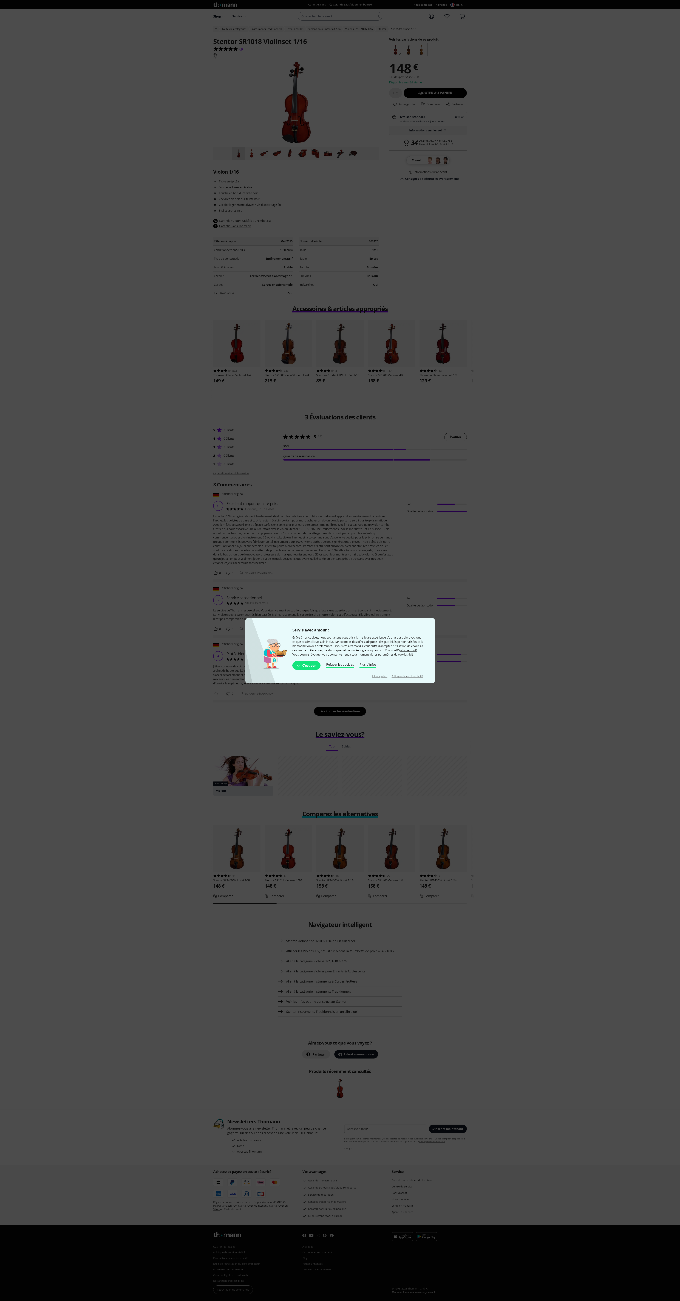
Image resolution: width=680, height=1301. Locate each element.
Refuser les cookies (340, 664)
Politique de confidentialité (407, 676)
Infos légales (379, 676)
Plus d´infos (367, 664)
